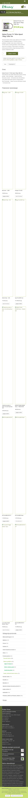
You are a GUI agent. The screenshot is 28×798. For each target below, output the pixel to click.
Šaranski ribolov (7, 658)
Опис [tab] (5, 64)
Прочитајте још (18, 521)
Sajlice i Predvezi (18, 59)
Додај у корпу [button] (6, 196)
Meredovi (5, 683)
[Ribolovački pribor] (7, 6)
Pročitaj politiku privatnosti (17, 795)
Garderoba (5, 692)
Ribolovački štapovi (7, 637)
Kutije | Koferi (6, 689)
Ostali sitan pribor (8, 670)
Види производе (19, 196)
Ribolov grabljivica (11, 59)
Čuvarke (4, 679)
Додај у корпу (12, 53)
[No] (26, 792)
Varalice (4, 646)
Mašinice (5, 640)
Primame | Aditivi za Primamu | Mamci (11, 695)
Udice (4, 652)
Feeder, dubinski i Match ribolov (11, 673)
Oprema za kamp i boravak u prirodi (11, 686)
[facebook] (25, 1)
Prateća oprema (6, 656)
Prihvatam (7, 795)
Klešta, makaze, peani (9, 667)
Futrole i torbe (6, 676)
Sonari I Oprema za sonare (8, 649)
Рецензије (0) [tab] (12, 64)
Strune (4, 643)
